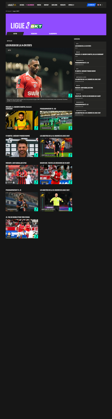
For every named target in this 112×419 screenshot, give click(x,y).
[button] (91, 4)
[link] (9, 11)
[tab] (15, 33)
